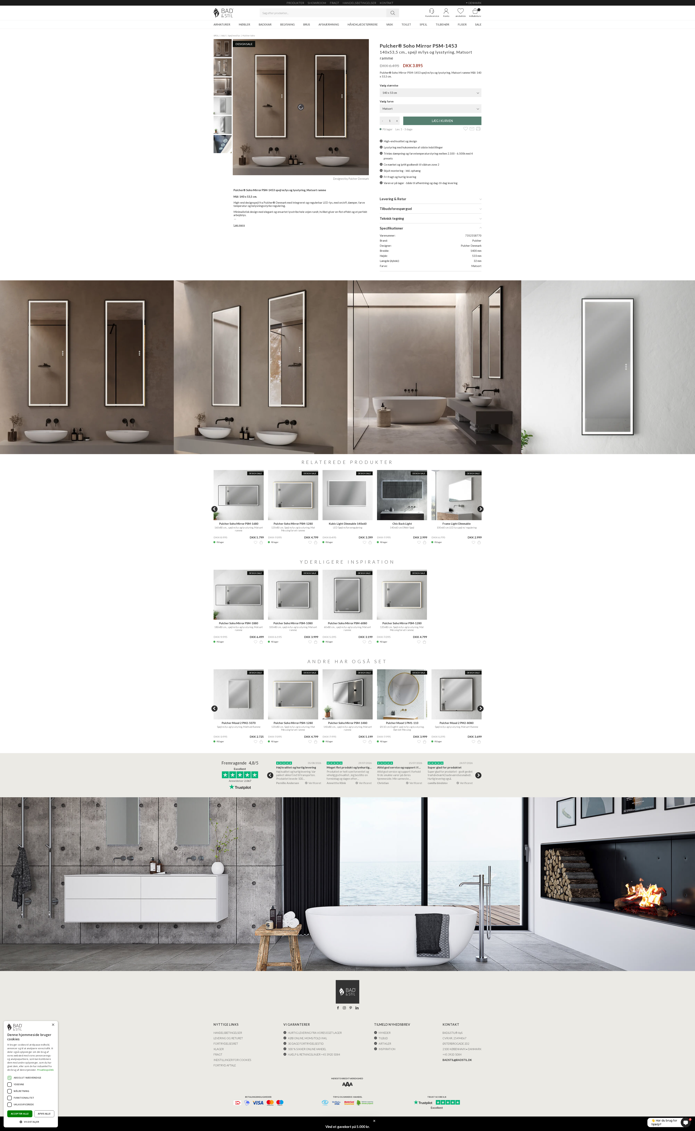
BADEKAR (265, 24)
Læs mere (239, 225)
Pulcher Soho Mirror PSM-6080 (347, 623)
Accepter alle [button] (20, 1113)
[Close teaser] (374, 1121)
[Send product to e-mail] (472, 129)
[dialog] (31, 1074)
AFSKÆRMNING (329, 24)
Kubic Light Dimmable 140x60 (348, 523)
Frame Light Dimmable (457, 523)
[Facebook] (338, 1008)
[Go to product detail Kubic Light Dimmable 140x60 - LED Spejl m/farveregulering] (348, 495)
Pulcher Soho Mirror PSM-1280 (293, 523)
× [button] (53, 1024)
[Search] (392, 13)
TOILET (406, 24)
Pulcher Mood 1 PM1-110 (402, 722)
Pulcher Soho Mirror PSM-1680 (238, 523)
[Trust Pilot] (423, 1102)
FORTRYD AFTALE (225, 1065)
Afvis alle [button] (44, 1113)
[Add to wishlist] (465, 129)
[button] (30, 1122)
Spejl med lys (234, 35)
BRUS (306, 24)
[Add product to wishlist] (255, 542)
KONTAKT (386, 3)
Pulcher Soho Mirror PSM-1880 (238, 623)
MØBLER (244, 24)
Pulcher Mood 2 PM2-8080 (456, 722)
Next (480, 509)
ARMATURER (222, 24)
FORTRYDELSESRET (226, 1043)
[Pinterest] (350, 1008)
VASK (389, 24)
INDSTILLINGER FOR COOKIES (232, 1060)
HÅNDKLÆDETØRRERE (363, 24)
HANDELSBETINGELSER (359, 3)
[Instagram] (344, 1008)
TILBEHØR (442, 24)
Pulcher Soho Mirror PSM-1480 (347, 722)
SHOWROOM (317, 3)
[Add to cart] (261, 542)
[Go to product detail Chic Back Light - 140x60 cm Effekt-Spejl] (402, 495)
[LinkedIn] (357, 1008)
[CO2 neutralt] (365, 1103)
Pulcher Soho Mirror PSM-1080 (293, 623)
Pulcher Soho (249, 35)
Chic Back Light (402, 523)
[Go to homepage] (223, 13)
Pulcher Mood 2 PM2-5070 (239, 722)
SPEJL (423, 24)
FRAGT (334, 3)
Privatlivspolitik (45, 1069)
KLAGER (219, 1049)
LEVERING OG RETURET (228, 1038)
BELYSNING (287, 24)
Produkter (295, 3)
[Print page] (478, 129)
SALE (478, 24)
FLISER (462, 24)
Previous (214, 509)
